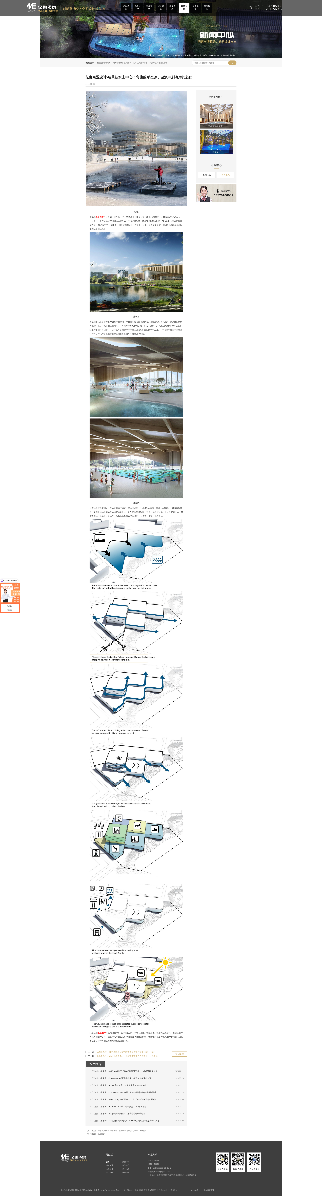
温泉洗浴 (100, 217)
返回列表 (179, 1054)
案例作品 (172, 7)
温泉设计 (138, 7)
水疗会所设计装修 (104, 62)
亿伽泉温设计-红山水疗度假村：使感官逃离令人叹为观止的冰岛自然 (127, 1056)
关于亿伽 (195, 7)
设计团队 (161, 7)
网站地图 (125, 1172)
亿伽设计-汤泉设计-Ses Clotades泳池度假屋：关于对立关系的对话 (121, 1078)
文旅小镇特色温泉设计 (158, 62)
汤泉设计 (149, 7)
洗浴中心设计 (132, 1130)
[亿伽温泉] (74, 1157)
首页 (168, 55)
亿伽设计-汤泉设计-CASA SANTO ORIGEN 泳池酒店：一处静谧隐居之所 (124, 1071)
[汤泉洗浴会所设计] (216, 116)
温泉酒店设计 (103, 1130)
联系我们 (207, 7)
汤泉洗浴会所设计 (216, 126)
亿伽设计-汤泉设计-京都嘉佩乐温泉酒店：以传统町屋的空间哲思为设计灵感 (125, 1120)
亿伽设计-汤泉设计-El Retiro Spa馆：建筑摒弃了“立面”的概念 (119, 1106)
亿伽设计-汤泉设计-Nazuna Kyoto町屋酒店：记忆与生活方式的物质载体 (124, 1099)
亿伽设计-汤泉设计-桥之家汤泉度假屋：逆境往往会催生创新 (118, 1113)
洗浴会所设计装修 (140, 62)
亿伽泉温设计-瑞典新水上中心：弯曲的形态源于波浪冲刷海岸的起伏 (209, 55)
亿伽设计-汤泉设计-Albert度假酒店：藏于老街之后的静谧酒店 (119, 1085)
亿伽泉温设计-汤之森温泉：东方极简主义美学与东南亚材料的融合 (126, 1051)
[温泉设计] (216, 142)
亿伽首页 (126, 7)
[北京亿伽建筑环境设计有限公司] (42, 8)
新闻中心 (184, 7)
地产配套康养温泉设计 (122, 62)
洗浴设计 (122, 1130)
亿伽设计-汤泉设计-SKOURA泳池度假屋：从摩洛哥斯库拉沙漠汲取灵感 (124, 1092)
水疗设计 (142, 1130)
